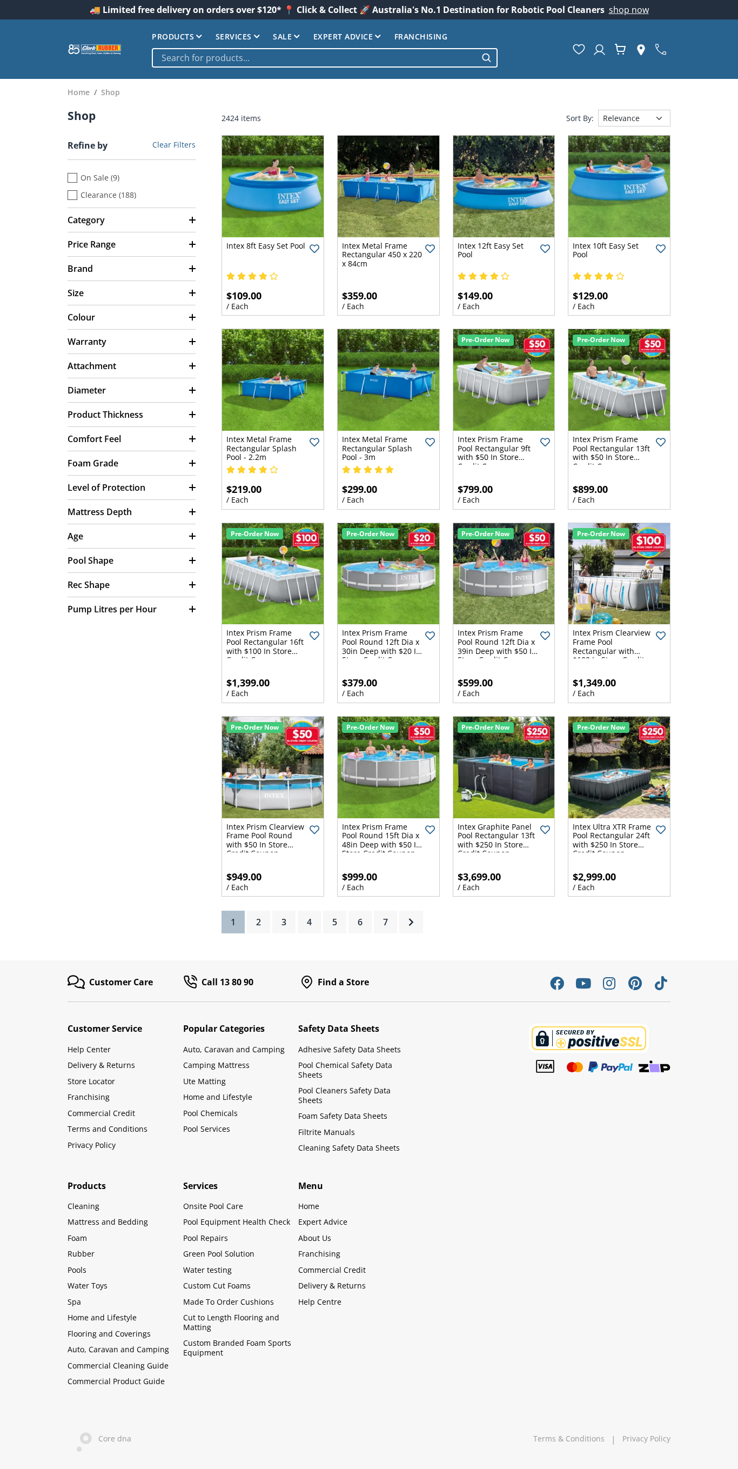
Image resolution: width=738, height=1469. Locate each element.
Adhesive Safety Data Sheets (349, 1049)
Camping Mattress (216, 1065)
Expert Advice (343, 36)
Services (234, 36)
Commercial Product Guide (116, 1381)
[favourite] (579, 49)
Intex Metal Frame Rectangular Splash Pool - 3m (377, 448)
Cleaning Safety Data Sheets (349, 1148)
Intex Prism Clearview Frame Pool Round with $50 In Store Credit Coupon (265, 840)
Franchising (421, 36)
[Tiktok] (660, 983)
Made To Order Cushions (228, 1302)
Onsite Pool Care (213, 1206)
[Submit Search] (486, 57)
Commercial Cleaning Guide (118, 1365)
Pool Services (206, 1129)
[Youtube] (583, 983)
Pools (77, 1270)
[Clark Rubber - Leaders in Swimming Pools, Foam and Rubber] (95, 49)
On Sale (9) (99, 178)
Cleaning (83, 1206)
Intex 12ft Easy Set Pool (491, 250)
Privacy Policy (92, 1145)
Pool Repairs (205, 1238)
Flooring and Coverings (109, 1333)
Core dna (111, 1438)
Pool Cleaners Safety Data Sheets (344, 1095)
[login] (599, 49)
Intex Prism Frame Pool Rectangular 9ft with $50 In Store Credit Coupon (494, 452)
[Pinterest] (635, 983)
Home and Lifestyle (217, 1097)
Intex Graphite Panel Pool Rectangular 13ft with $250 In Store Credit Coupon (496, 840)
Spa (74, 1302)
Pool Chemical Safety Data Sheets (345, 1070)
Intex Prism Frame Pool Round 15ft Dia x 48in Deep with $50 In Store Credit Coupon (381, 840)
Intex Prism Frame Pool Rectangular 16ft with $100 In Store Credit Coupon (265, 646)
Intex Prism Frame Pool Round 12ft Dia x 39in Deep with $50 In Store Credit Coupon (497, 646)
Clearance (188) (108, 195)
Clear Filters (174, 145)
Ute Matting (204, 1081)
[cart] (620, 49)
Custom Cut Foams (217, 1285)
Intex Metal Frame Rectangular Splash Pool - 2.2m (261, 448)
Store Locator (91, 1081)
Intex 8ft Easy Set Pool (265, 246)
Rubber (81, 1253)
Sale (282, 36)
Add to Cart (273, 228)
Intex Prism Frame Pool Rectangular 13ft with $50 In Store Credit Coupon (611, 452)
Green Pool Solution (218, 1253)
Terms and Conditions (107, 1129)
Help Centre (319, 1302)
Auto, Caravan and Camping (234, 1049)
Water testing (207, 1270)
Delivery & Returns (101, 1065)
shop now (629, 10)
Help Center (89, 1049)
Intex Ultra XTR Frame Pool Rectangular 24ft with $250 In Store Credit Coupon (612, 840)
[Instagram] (609, 983)
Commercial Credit (101, 1113)
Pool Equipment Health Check (236, 1222)
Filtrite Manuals (326, 1132)
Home (308, 1206)
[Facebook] (557, 983)
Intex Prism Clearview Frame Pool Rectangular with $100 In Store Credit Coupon (611, 650)
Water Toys (88, 1285)
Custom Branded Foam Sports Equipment (237, 1348)
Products (173, 36)
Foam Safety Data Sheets (342, 1116)
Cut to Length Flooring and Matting (231, 1322)
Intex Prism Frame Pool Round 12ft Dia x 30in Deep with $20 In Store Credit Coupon (381, 646)
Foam (77, 1238)
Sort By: (580, 118)
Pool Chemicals (210, 1113)
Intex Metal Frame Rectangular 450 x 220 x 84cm (382, 255)
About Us (314, 1238)
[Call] (660, 49)
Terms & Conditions (569, 1439)
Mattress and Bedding (108, 1222)
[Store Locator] (641, 49)
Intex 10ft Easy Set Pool (606, 250)
